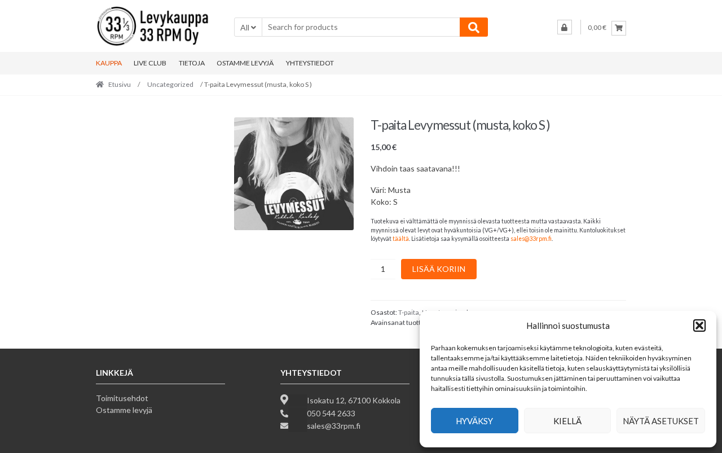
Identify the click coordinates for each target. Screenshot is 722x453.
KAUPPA (109, 63)
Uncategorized (170, 84)
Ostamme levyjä (124, 410)
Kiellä (567, 421)
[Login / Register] (564, 27)
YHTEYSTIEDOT (310, 63)
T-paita (408, 312)
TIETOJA (192, 63)
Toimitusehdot (122, 398)
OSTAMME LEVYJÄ (245, 63)
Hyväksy (474, 421)
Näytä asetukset (661, 421)
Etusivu (119, 84)
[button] (699, 325)
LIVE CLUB (150, 63)
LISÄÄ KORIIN (438, 269)
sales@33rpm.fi (531, 238)
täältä (401, 238)
